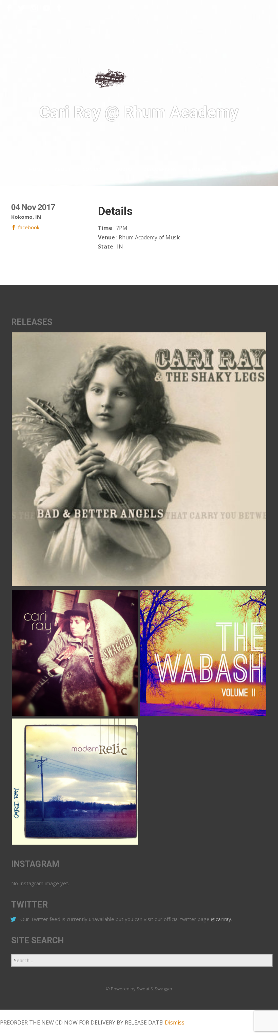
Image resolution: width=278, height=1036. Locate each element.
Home (36, 169)
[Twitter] (21, 8)
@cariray (221, 919)
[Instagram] (34, 8)
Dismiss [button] (174, 1022)
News (221, 169)
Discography (160, 169)
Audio (124, 169)
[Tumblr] (59, 8)
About (63, 169)
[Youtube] (46, 8)
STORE (195, 169)
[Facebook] (9, 8)
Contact (93, 169)
